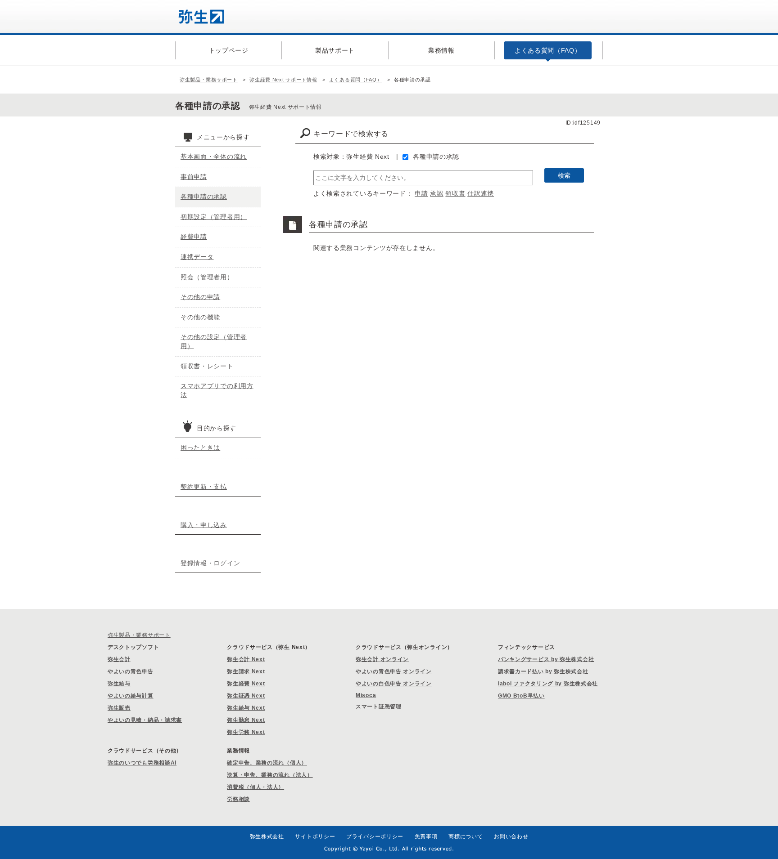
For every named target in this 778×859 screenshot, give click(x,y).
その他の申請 (200, 296)
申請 (421, 193)
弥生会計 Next (246, 659)
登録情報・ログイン (210, 563)
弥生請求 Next (246, 671)
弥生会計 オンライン (382, 659)
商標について (465, 836)
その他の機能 (200, 317)
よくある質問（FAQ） (355, 79)
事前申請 (194, 176)
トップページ (229, 50)
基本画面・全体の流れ (214, 156)
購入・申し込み (204, 524)
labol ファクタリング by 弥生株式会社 (548, 683)
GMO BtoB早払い (521, 696)
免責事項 (426, 836)
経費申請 (194, 236)
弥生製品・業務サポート (209, 79)
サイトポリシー (315, 836)
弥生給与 (119, 683)
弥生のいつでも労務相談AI (142, 763)
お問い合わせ (511, 836)
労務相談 (238, 799)
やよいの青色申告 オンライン (394, 671)
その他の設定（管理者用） (214, 341)
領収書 (455, 193)
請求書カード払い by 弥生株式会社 (543, 671)
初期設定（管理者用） (214, 216)
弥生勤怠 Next (246, 720)
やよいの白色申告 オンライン (394, 683)
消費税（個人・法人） (255, 787)
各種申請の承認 (436, 156)
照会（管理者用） (207, 277)
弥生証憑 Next (246, 696)
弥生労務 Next (246, 732)
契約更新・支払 (204, 486)
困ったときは (200, 447)
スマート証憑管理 (379, 706)
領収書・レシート (207, 366)
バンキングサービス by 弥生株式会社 (546, 659)
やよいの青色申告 (131, 671)
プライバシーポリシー (374, 836)
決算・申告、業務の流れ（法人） (270, 775)
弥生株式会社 (267, 836)
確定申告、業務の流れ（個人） (267, 763)
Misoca (366, 695)
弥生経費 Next (246, 683)
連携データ (197, 256)
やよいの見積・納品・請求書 (145, 720)
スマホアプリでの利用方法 (217, 390)
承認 (436, 193)
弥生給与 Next (246, 708)
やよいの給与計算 (131, 696)
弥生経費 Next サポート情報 (283, 79)
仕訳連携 (480, 193)
